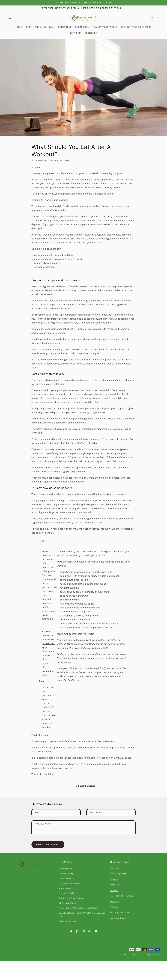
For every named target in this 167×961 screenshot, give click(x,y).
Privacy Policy (65, 888)
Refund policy (65, 869)
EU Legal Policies (67, 893)
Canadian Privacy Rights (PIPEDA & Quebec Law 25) (82, 915)
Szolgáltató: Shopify (153, 955)
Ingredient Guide (118, 918)
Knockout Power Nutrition (136, 955)
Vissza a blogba (85, 785)
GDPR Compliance (68, 921)
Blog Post (114, 901)
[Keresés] (10, 18)
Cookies (114, 879)
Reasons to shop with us (121, 896)
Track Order (115, 885)
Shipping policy (66, 873)
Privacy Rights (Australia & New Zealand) (78, 908)
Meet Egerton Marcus (120, 912)
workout (51, 200)
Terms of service (66, 878)
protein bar (48, 671)
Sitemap (114, 890)
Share (37, 167)
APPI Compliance (118, 874)
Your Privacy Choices (69, 883)
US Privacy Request (68, 903)
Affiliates (114, 907)
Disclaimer (115, 868)
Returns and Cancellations (71, 898)
